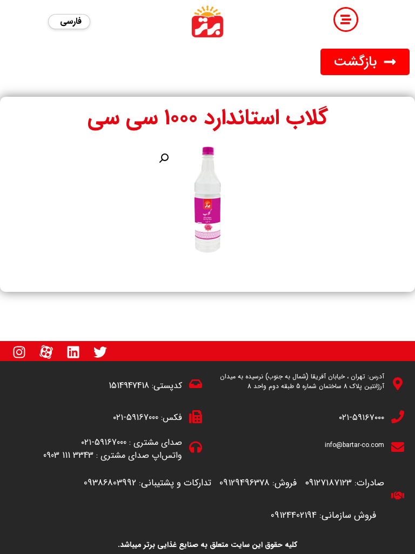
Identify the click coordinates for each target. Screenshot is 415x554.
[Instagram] (18, 352)
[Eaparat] (45, 352)
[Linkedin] (72, 352)
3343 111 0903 (68, 455)
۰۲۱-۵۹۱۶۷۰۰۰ (361, 417)
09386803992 (110, 483)
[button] (365, 62)
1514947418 (129, 385)
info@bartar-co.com (354, 445)
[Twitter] (99, 352)
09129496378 (244, 483)
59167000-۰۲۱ (135, 417)
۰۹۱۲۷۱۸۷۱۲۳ (328, 483)
